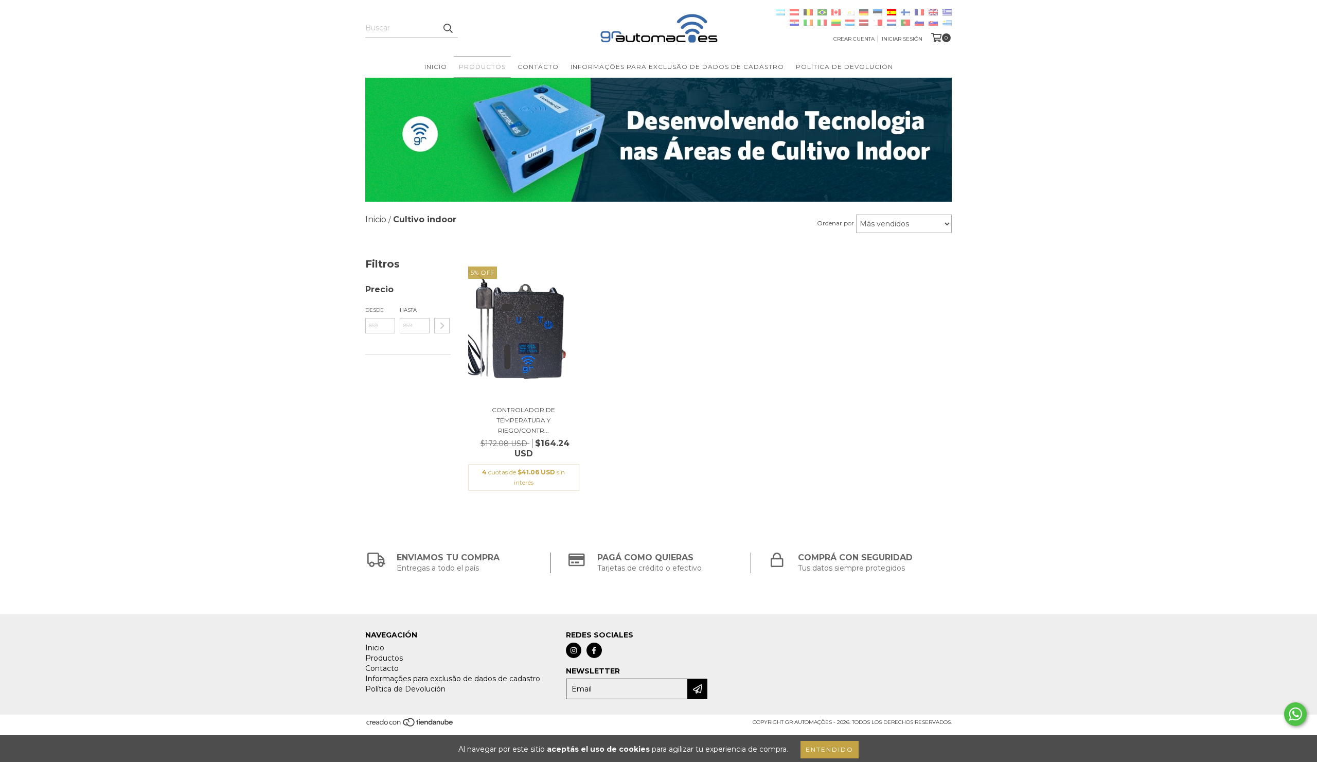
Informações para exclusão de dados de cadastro (677, 66)
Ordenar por (835, 223)
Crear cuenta (854, 39)
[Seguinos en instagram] (573, 650)
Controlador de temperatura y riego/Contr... (523, 420)
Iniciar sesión (902, 39)
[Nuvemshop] (410, 725)
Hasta (408, 310)
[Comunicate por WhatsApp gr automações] (1295, 714)
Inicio (435, 66)
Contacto (538, 66)
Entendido (829, 749)
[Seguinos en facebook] (594, 650)
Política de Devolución (844, 66)
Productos (482, 66)
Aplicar (442, 325)
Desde (374, 310)
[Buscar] (447, 28)
